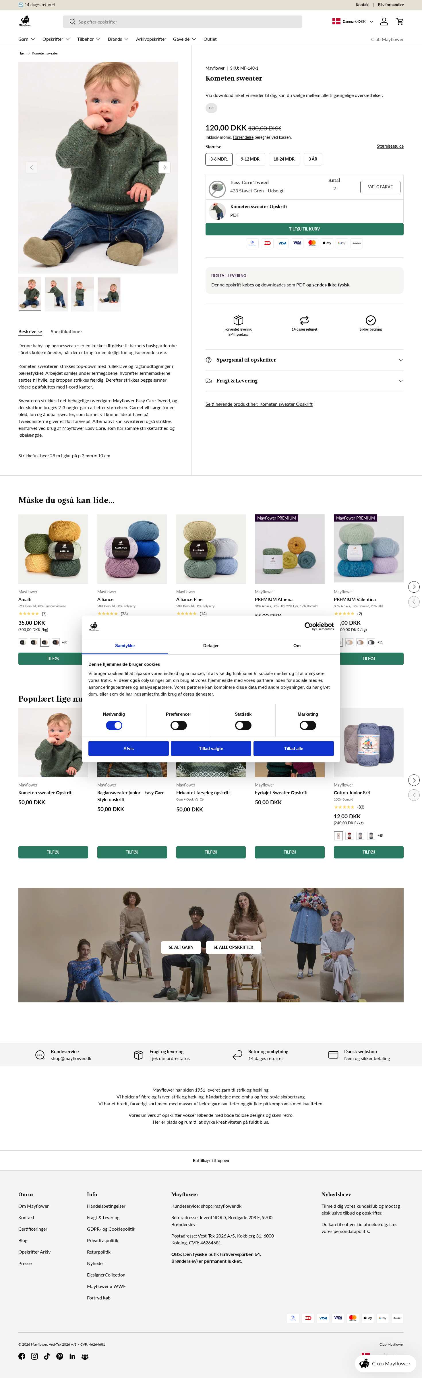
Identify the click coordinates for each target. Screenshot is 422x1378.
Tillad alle (293, 748)
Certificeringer (32, 1228)
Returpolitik (99, 1251)
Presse (25, 1263)
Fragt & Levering (103, 1217)
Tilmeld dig (332, 1206)
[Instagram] (34, 1356)
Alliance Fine (189, 599)
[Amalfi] (53, 549)
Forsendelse (243, 137)
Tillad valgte (211, 748)
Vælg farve (380, 186)
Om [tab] (297, 645)
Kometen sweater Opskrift (45, 792)
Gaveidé (181, 39)
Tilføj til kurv (304, 229)
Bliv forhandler (391, 4)
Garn (23, 39)
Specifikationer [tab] (66, 331)
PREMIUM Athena (274, 599)
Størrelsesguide (390, 146)
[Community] (85, 1356)
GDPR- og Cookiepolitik (111, 1228)
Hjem (22, 53)
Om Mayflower (33, 1206)
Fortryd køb (99, 1297)
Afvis (128, 748)
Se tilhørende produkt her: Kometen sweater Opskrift (259, 404)
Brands (115, 39)
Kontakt (363, 4)
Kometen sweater (45, 53)
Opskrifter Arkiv (34, 1251)
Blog (22, 1240)
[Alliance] (132, 549)
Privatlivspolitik (102, 1240)
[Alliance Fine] (211, 549)
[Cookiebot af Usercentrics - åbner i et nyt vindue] (309, 626)
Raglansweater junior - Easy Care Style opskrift (130, 796)
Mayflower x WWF (106, 1286)
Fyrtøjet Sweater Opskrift (281, 792)
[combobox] (183, 21)
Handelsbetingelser (106, 1206)
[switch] (179, 725)
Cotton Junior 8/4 (352, 792)
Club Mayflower (387, 39)
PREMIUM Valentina (355, 599)
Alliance (105, 599)
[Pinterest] (59, 1356)
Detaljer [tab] (211, 645)
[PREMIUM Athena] (290, 549)
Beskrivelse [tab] (30, 331)
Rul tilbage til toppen (211, 1160)
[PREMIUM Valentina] (369, 549)
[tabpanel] (98, 390)
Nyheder (95, 1263)
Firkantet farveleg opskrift (203, 792)
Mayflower (215, 68)
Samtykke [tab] (125, 645)
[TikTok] (47, 1356)
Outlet (210, 39)
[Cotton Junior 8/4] (369, 742)
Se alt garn (181, 947)
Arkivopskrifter (151, 39)
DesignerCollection (106, 1274)
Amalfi (25, 599)
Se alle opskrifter (233, 947)
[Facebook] (21, 1356)
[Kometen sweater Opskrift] (53, 742)
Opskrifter (52, 39)
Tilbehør (85, 39)
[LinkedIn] (72, 1356)
